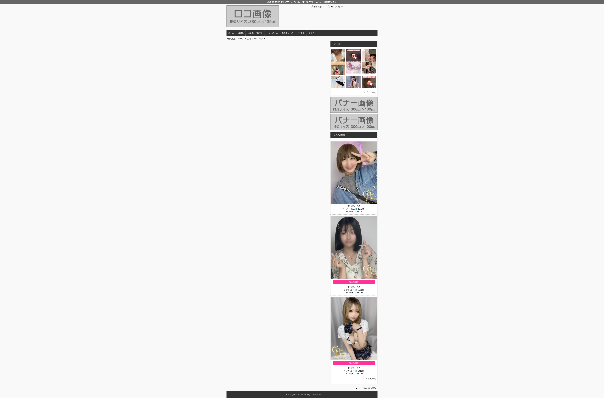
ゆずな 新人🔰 (350, 290)
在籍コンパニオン (255, 33)
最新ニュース (287, 33)
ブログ (311, 33)
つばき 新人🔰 (350, 371)
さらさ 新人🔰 (350, 209)
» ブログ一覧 (370, 92)
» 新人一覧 (371, 378)
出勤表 (241, 33)
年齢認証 (231, 38)
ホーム (231, 33)
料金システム (272, 33)
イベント (301, 33)
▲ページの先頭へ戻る (365, 388)
